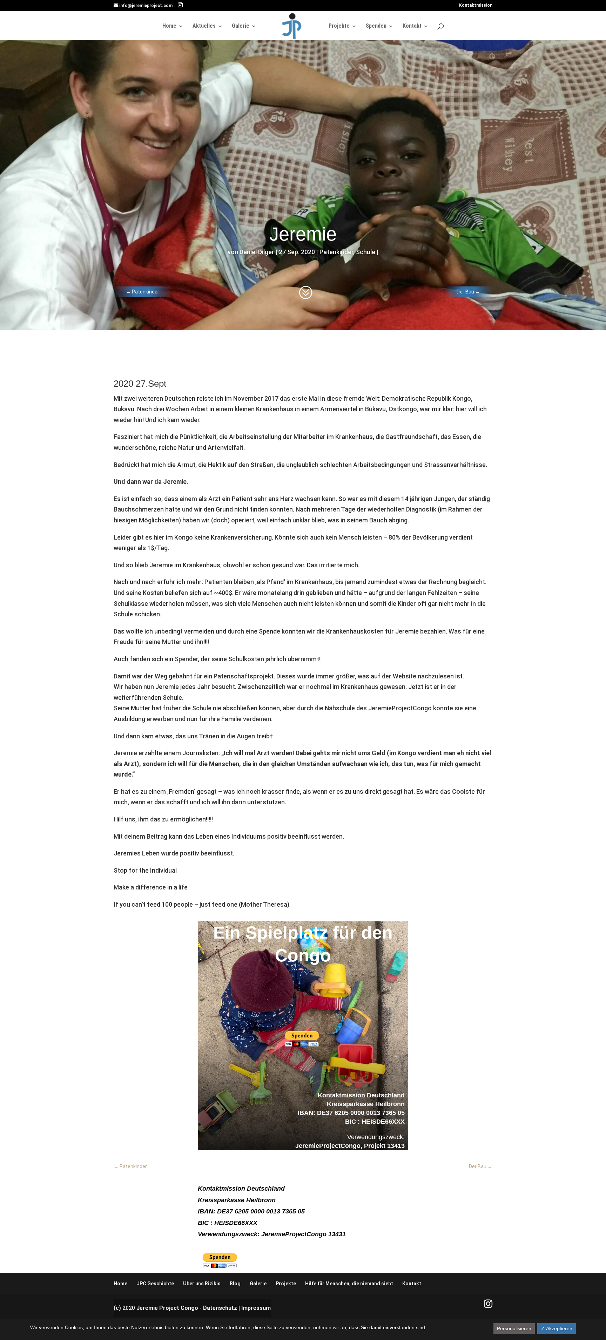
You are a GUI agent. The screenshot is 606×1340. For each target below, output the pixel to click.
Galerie (240, 26)
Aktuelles (204, 26)
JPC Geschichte (155, 1283)
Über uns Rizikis (202, 1283)
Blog (235, 1283)
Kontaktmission (475, 5)
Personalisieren (514, 1328)
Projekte (339, 26)
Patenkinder (336, 252)
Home (169, 26)
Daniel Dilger (257, 252)
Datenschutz (220, 1308)
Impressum (256, 1308)
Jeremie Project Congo (167, 1308)
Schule (365, 252)
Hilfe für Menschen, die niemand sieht (349, 1283)
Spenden (376, 26)
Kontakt (412, 26)
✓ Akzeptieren (556, 1328)
